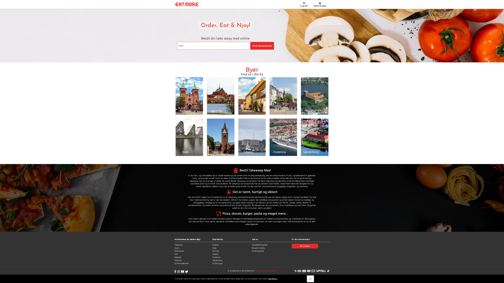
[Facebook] (175, 271)
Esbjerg (215, 254)
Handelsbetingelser (260, 244)
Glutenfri (178, 260)
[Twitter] (186, 271)
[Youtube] (182, 271)
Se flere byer (217, 263)
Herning (215, 251)
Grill (176, 254)
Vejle (214, 248)
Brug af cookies (258, 248)
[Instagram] (178, 271)
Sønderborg (217, 260)
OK (310, 278)
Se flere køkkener (182, 263)
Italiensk (178, 257)
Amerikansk (179, 251)
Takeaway (179, 244)
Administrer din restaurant (265, 270)
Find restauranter (262, 46)
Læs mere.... (273, 278)
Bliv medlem (305, 246)
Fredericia (216, 257)
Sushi (177, 248)
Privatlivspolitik (258, 251)
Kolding (215, 244)
